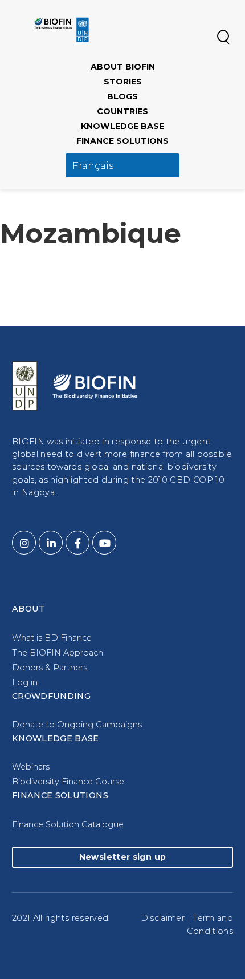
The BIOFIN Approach (57, 653)
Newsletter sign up (122, 857)
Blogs (122, 96)
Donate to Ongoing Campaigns (77, 724)
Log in (25, 682)
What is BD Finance (52, 638)
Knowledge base (122, 126)
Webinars (31, 767)
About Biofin (123, 67)
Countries (122, 111)
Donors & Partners (49, 667)
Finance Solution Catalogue (68, 824)
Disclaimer (163, 918)
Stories (123, 81)
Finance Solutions (122, 141)
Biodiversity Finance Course (68, 781)
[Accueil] (61, 29)
